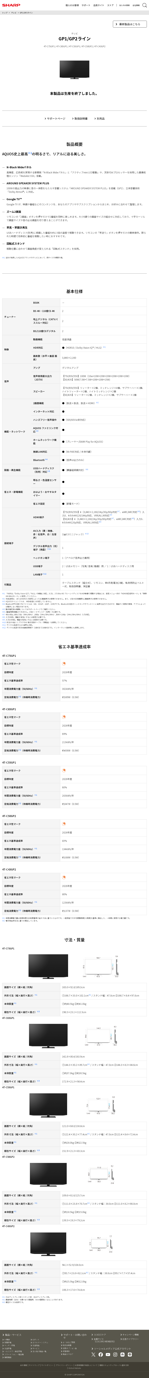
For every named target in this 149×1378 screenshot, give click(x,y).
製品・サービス (13, 1334)
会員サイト (98, 5)
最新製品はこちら (129, 24)
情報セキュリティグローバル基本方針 (114, 1365)
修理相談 (66, 1351)
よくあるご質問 (69, 1342)
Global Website (74, 1368)
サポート (86, 5)
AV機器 (7, 1340)
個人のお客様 (72, 5)
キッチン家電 (9, 1345)
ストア (110, 5)
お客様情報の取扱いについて (86, 1365)
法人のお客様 (124, 5)
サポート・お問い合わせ (75, 1336)
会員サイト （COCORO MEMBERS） (105, 1340)
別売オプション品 (70, 1348)
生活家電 (7, 1348)
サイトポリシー (47, 1365)
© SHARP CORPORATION (74, 1374)
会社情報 (136, 5)
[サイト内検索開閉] (144, 5)
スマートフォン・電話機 (13, 1354)
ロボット (35, 1340)
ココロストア (100, 1334)
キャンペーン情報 (131, 1334)
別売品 (101, 118)
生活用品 (35, 1345)
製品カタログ (68, 1354)
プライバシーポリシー (64, 1365)
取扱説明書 (81, 118)
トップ (4, 12)
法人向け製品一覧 (39, 1351)
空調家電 (7, 1342)
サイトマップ (34, 1365)
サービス (35, 1348)
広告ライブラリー (131, 1339)
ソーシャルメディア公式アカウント (112, 1348)
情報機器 (7, 1357)
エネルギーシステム (40, 1342)
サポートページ (56, 118)
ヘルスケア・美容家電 (13, 1351)
